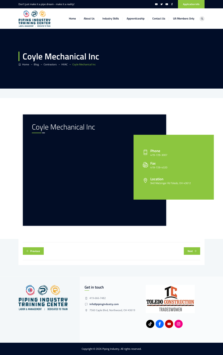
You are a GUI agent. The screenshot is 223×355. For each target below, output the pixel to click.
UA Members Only (183, 18)
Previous (35, 251)
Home (72, 18)
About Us (89, 18)
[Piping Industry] (34, 18)
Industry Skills (110, 18)
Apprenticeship (135, 18)
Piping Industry (110, 348)
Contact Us (158, 18)
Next (190, 251)
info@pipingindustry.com (104, 304)
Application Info (191, 4)
